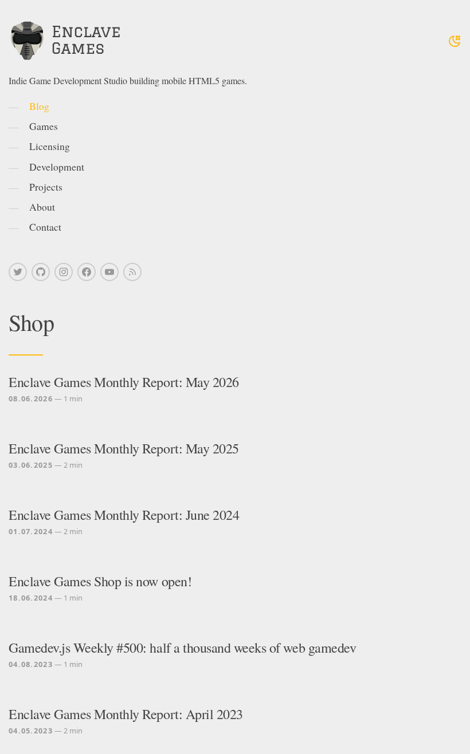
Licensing (49, 146)
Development (56, 166)
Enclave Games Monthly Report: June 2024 (124, 515)
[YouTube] (109, 272)
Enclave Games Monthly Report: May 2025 (124, 448)
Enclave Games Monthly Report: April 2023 (126, 714)
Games (43, 126)
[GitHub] (41, 272)
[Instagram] (63, 272)
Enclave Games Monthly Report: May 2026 (124, 382)
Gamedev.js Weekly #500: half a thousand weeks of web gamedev (182, 647)
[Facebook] (86, 272)
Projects (45, 187)
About (42, 207)
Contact (45, 227)
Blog (39, 106)
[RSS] (132, 272)
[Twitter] (18, 272)
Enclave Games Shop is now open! (100, 581)
